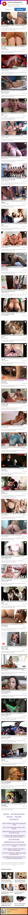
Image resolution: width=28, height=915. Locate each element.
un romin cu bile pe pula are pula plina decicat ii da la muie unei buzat (14, 836)
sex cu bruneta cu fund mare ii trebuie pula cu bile (14, 845)
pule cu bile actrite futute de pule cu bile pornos (14, 828)
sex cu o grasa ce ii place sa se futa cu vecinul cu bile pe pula (14, 849)
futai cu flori (18, 816)
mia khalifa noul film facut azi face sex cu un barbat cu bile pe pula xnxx (14, 857)
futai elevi (6, 814)
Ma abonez (20, 9)
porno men (10, 816)
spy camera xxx (14, 819)
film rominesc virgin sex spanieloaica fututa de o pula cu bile (14, 853)
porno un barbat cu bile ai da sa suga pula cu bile (14, 824)
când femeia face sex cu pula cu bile (14, 842)
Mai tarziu (8, 9)
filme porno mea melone (17, 814)
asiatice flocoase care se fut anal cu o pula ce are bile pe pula (14, 832)
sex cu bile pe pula (14, 839)
